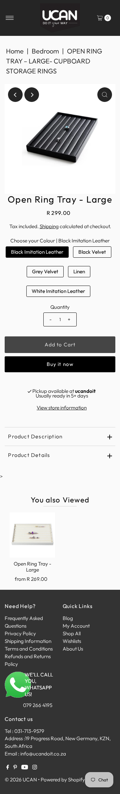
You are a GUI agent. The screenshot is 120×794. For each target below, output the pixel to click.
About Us (73, 649)
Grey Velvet (45, 271)
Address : (15, 738)
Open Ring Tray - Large (32, 567)
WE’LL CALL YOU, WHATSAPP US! (39, 684)
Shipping (49, 226)
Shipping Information (28, 641)
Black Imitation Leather (37, 252)
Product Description (35, 436)
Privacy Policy (20, 633)
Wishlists (72, 641)
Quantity (60, 307)
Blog (68, 618)
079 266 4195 (37, 705)
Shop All (72, 633)
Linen (79, 271)
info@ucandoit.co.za (43, 753)
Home (15, 51)
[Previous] (15, 94)
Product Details (29, 455)
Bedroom (45, 51)
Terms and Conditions (29, 649)
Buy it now (60, 364)
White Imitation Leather (58, 291)
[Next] (31, 94)
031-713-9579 (29, 731)
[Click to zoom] (104, 94)
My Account (76, 626)
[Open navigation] (10, 18)
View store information (62, 407)
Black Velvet (92, 252)
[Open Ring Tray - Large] (32, 535)
